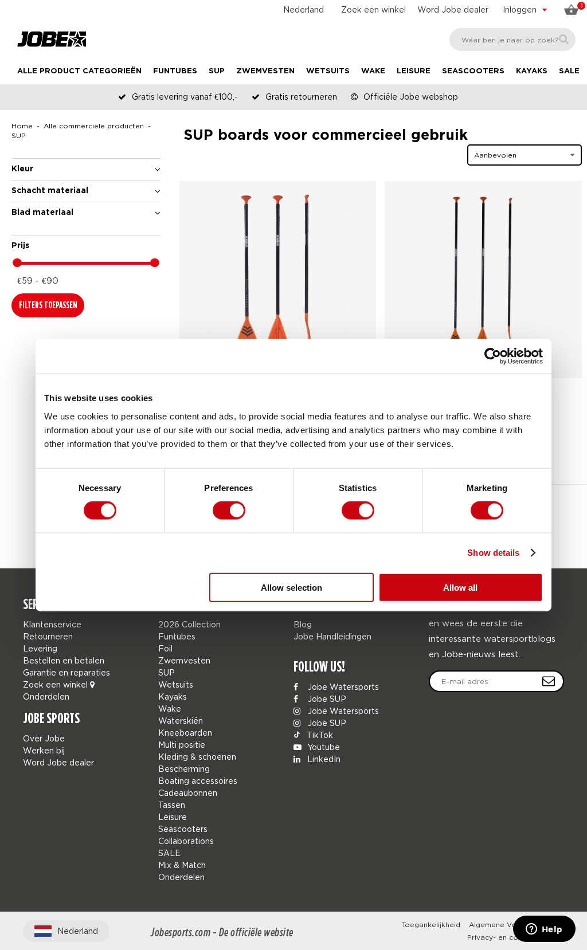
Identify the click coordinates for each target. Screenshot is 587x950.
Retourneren (48, 636)
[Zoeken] (564, 39)
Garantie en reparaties (66, 672)
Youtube (322, 747)
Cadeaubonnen (187, 792)
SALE (569, 71)
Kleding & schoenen (197, 756)
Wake (373, 71)
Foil (165, 648)
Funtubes (175, 71)
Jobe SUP (325, 698)
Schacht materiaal (49, 190)
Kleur (22, 169)
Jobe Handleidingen (332, 636)
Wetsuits (328, 71)
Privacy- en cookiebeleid (511, 937)
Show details (493, 553)
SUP (217, 71)
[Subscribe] (548, 681)
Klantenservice (52, 624)
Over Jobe (44, 738)
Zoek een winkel (373, 9)
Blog (303, 624)
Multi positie (181, 744)
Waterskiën (180, 720)
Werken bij (44, 750)
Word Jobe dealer (452, 9)
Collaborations (186, 841)
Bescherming (184, 768)
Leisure (414, 71)
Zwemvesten (265, 71)
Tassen (171, 804)
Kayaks (531, 71)
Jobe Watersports (342, 686)
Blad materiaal (42, 212)
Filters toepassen (48, 305)
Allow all (460, 587)
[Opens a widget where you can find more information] (544, 930)
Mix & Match (182, 865)
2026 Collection (189, 624)
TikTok (318, 735)
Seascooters (473, 71)
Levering (40, 648)
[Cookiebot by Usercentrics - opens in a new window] (493, 356)
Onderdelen (46, 696)
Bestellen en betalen (63, 660)
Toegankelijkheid (431, 924)
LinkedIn (323, 759)
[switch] (229, 510)
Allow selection (291, 587)
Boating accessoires (197, 780)
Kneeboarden (185, 732)
